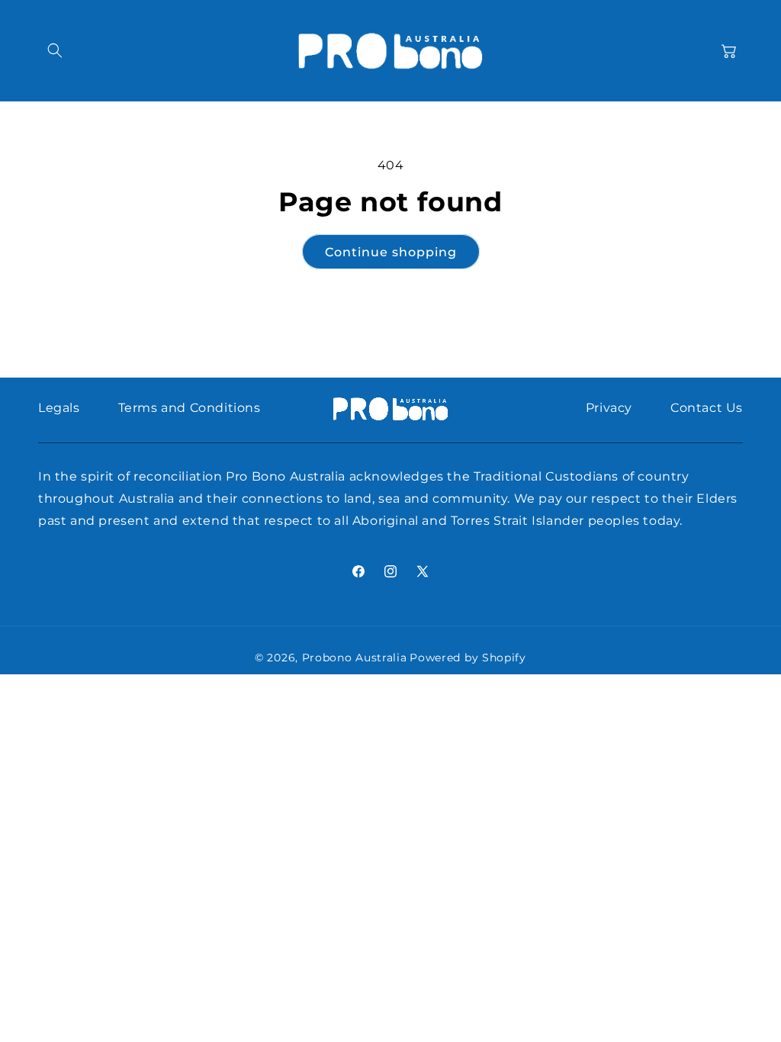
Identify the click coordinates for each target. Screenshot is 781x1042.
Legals (59, 407)
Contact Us (706, 407)
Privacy (609, 407)
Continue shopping (391, 252)
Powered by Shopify (468, 657)
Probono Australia (354, 657)
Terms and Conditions (189, 407)
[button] (55, 50)
